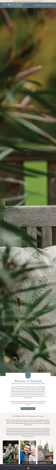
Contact (44, 5)
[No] (54, 467)
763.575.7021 (50, 5)
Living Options (37, 5)
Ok (28, 468)
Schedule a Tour (28, 408)
